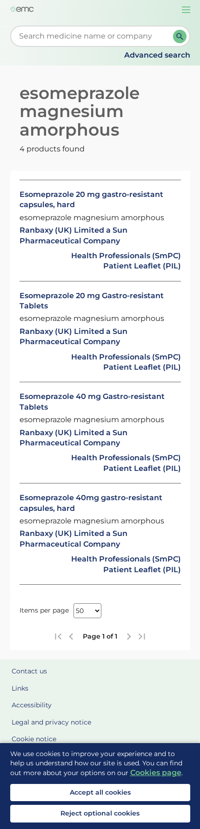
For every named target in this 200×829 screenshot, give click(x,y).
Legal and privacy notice (51, 722)
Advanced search (157, 55)
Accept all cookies (100, 792)
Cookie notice (34, 739)
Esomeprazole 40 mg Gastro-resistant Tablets (92, 401)
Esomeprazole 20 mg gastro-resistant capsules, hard (91, 199)
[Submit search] (180, 36)
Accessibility (32, 705)
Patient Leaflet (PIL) (142, 265)
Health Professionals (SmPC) (126, 255)
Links (20, 688)
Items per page (44, 610)
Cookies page (155, 772)
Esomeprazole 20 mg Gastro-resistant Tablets (92, 300)
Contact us (29, 671)
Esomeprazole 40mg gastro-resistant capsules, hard (91, 502)
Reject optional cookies (100, 813)
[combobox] (93, 36)
